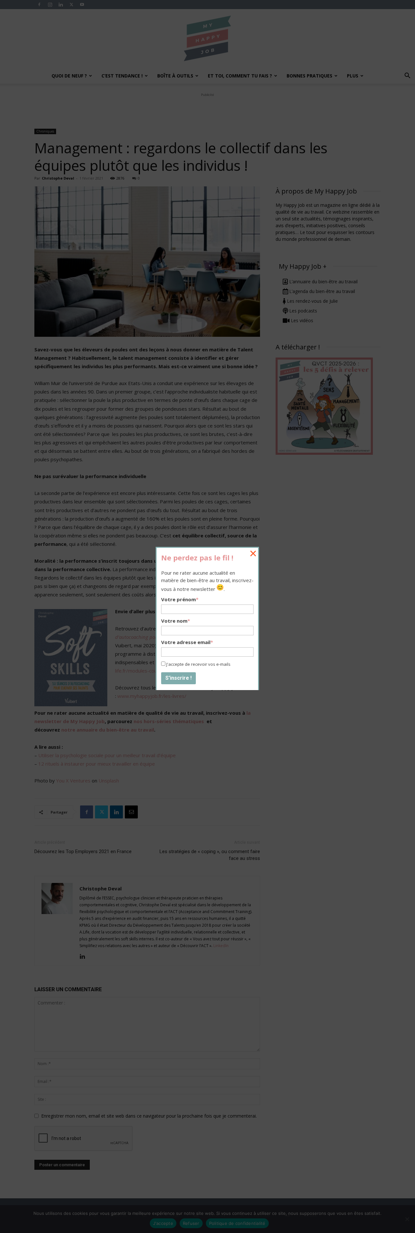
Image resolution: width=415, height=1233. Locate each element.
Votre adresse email (187, 642)
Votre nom (175, 620)
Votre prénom (179, 599)
